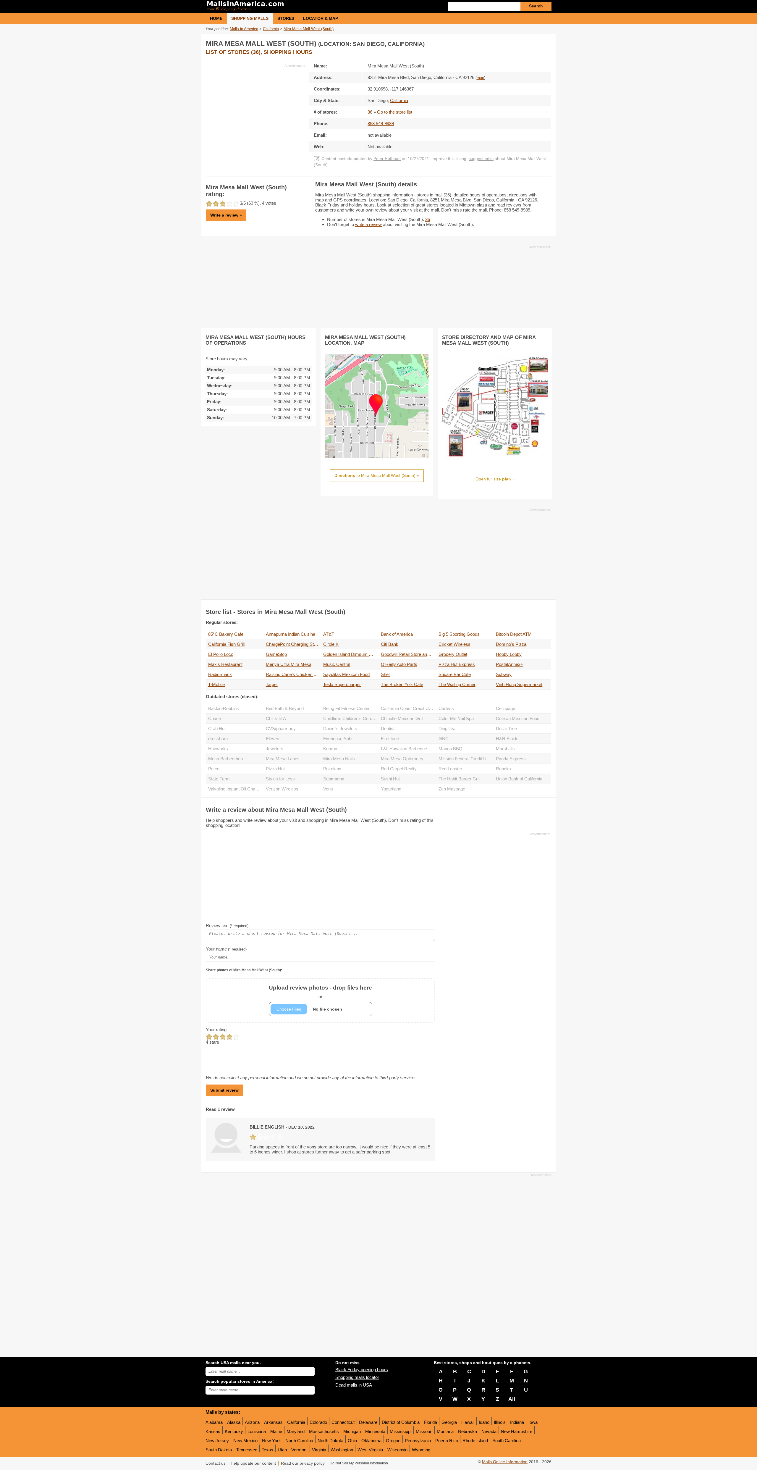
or (320, 992)
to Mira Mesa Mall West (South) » (376, 475)
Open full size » (495, 479)
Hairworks (218, 748)
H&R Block (506, 738)
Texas (267, 1449)
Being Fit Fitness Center (346, 708)
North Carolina (299, 1440)
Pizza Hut (275, 768)
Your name (226, 948)
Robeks (503, 768)
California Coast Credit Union (408, 708)
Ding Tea (447, 728)
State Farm (219, 778)
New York (271, 1440)
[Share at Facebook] (521, 42)
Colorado (318, 1422)
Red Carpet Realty (399, 768)
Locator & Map (320, 18)
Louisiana (257, 1431)
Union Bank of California (519, 778)
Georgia (449, 1422)
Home (216, 18)
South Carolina (506, 1440)
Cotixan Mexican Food (517, 718)
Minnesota (375, 1431)
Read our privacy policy (303, 1463)
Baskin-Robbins (223, 708)
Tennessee (246, 1449)
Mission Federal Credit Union (466, 758)
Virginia (319, 1449)
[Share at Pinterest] (546, 42)
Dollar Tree (506, 728)
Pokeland (332, 768)
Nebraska (467, 1431)
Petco (213, 768)
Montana (445, 1431)
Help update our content (253, 1463)
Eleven (272, 738)
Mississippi (400, 1431)
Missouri (424, 1431)
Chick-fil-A (276, 718)
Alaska (233, 1422)
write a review (368, 224)
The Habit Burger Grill (459, 778)
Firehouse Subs (338, 738)
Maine (276, 1431)
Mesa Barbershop (225, 758)
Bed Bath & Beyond (285, 708)
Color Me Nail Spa (456, 718)
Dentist (387, 728)
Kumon (330, 748)
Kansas (213, 1431)
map (480, 78)
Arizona (252, 1422)
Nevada (488, 1431)
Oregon (393, 1440)
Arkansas (273, 1422)
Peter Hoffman (387, 158)
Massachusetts (324, 1431)
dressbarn (218, 738)
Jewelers (274, 748)
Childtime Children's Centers (350, 718)
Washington (342, 1449)
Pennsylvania (418, 1440)
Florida (430, 1422)
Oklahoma (371, 1440)
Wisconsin (397, 1449)
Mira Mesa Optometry (402, 758)
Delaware (368, 1422)
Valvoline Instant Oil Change (235, 788)
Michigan (352, 1431)
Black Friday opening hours (361, 1369)
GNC (444, 738)
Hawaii (467, 1422)
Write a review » (226, 215)
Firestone (390, 738)
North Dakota (330, 1440)
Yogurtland (391, 788)
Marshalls (505, 748)
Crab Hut (217, 728)
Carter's (446, 708)
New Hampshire (516, 1431)
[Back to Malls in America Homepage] (292, 6)
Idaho (484, 1422)
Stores (285, 18)
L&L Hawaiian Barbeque (404, 748)
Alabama (214, 1422)
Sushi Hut (390, 778)
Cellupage (505, 708)
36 (370, 111)
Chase (214, 718)
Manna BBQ (450, 748)
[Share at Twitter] (533, 42)
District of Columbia (401, 1422)
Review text (227, 925)
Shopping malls (249, 18)
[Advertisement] (255, 109)
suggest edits (481, 158)
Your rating (216, 1029)
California (296, 1422)
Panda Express (511, 758)
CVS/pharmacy (281, 728)
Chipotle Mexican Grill (402, 718)
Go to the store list (394, 111)
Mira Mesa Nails (339, 758)
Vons (328, 788)
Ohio (352, 1440)
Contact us (216, 1463)
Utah (282, 1449)
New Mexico (245, 1440)
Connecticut (343, 1422)
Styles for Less (280, 778)
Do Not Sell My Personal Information (359, 1463)
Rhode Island (475, 1440)
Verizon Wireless (282, 788)
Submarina (333, 778)
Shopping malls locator (357, 1377)
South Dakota (219, 1449)
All (511, 1399)
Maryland (296, 1431)
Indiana (517, 1422)
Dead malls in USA (353, 1384)
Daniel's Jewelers (340, 728)
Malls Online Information (505, 1462)
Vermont (299, 1449)
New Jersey (217, 1440)
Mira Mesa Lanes (283, 758)
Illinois (500, 1422)
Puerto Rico (446, 1440)
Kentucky (234, 1431)
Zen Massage (452, 788)
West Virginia (370, 1449)
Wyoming (421, 1449)
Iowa (533, 1422)
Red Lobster (450, 768)
